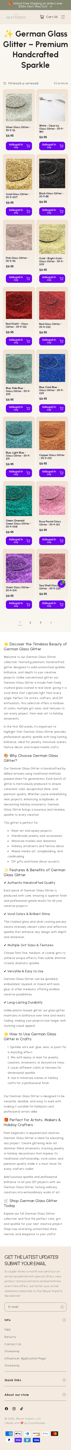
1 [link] (20, 622)
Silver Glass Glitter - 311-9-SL (18, 129)
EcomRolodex (36, 1423)
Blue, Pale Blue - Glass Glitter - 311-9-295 (18, 391)
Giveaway (12, 1351)
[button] (49, 17)
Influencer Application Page (25, 1358)
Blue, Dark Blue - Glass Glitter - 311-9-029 (51, 390)
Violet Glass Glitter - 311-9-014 (18, 589)
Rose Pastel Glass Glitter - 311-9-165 (50, 523)
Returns (10, 1337)
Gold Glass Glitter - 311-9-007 (18, 196)
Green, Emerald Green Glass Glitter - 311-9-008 (18, 523)
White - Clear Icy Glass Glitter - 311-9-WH (51, 128)
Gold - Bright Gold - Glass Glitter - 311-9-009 (51, 261)
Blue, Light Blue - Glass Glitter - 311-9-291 (18, 455)
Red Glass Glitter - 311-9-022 (50, 325)
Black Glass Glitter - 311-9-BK (51, 195)
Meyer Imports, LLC (28, 1418)
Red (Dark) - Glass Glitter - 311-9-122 (17, 325)
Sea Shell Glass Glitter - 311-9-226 (50, 587)
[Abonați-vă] (62, 1307)
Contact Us (13, 1344)
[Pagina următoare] (51, 623)
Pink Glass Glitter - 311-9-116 (17, 259)
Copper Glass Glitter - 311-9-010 (52, 457)
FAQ (8, 1329)
